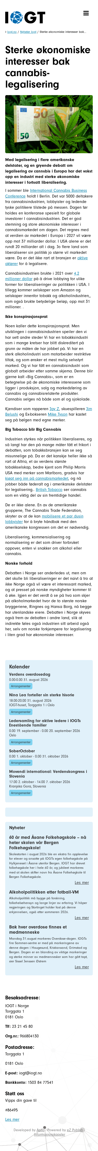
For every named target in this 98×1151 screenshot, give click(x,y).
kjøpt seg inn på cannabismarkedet (36, 478)
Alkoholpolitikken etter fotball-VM (44, 892)
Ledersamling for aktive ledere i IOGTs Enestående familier (45, 723)
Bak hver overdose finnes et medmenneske (38, 929)
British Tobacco (49, 489)
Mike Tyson (57, 414)
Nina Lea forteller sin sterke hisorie (41, 695)
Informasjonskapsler (49, 1134)
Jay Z (54, 409)
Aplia (40, 1130)
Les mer (82, 882)
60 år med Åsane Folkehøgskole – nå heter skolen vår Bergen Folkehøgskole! (47, 843)
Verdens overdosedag (29, 674)
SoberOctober (22, 751)
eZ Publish (75, 1130)
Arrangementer (21, 686)
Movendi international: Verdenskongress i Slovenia (48, 774)
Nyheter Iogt (28, 32)
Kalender (19, 667)
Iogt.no (12, 32)
